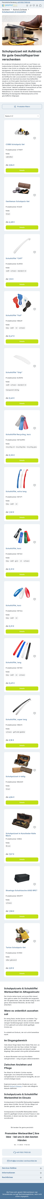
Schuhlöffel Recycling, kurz (18, 434)
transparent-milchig (12, 390)
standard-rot (22, 271)
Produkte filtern (23, 107)
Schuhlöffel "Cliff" (14, 258)
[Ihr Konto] (37, 5)
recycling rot (10, 447)
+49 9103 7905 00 (23, 2)
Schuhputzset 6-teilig (15, 776)
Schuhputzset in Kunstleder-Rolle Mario (21, 834)
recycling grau (32, 447)
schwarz (13, 271)
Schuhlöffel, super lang (16, 719)
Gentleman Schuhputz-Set (17, 201)
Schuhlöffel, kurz (13, 548)
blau (7, 328)
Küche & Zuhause (16, 1086)
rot (16, 328)
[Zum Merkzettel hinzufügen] (35, 138)
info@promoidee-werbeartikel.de (23, 1161)
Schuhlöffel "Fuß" (14, 315)
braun (8, 214)
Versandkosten (7, 1194)
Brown (8, 846)
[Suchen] (30, 5)
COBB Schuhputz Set (15, 144)
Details (22, 170)
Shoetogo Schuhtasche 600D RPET (21, 890)
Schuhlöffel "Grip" (14, 372)
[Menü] (27, 5)
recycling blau (20, 447)
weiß (7, 271)
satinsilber (9, 157)
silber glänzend (11, 960)
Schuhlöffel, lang (13, 662)
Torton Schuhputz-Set (16, 947)
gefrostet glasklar (19, 732)
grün (16, 561)
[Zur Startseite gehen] (11, 5)
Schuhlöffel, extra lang (16, 491)
